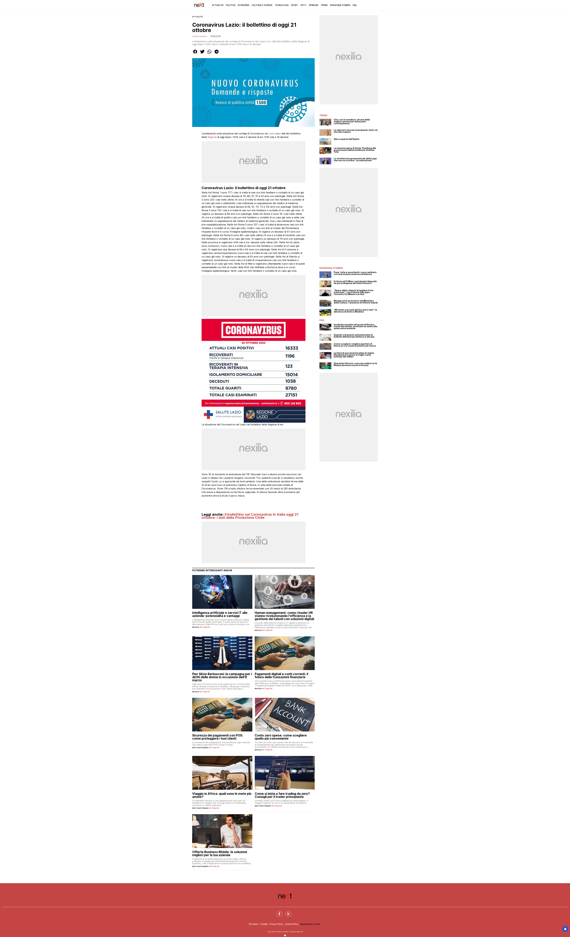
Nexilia (195, 627)
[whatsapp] (209, 53)
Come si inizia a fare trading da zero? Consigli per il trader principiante (282, 795)
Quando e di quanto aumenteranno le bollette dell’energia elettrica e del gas (354, 336)
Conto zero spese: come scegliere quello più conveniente (281, 737)
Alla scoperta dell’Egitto (346, 139)
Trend (324, 5)
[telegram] (217, 53)
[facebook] (195, 53)
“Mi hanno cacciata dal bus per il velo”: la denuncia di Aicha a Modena (355, 311)
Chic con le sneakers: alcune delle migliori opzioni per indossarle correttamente (352, 121)
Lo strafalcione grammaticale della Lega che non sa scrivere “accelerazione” (355, 159)
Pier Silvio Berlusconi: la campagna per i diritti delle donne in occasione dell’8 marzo (222, 677)
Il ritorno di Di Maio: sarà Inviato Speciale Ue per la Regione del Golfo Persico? (355, 282)
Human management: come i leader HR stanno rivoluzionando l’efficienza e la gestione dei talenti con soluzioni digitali (284, 616)
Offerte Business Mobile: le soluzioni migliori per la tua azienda (219, 853)
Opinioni (313, 5)
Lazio (272, 133)
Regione (212, 137)
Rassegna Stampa (340, 5)
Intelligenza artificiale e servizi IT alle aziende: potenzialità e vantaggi (219, 614)
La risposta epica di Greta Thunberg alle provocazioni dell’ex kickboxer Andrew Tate (355, 150)
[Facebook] (277, 912)
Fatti (303, 5)
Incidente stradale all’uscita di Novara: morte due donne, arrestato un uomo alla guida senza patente (355, 326)
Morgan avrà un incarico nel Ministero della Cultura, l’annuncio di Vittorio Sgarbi (356, 302)
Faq (355, 5)
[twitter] (202, 53)
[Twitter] (286, 912)
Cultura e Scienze (262, 5)
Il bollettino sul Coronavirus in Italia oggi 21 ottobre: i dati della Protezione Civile (250, 516)
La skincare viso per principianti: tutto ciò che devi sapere (356, 131)
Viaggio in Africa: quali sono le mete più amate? (221, 795)
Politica (230, 5)
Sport (294, 5)
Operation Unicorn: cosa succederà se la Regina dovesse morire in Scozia (355, 364)
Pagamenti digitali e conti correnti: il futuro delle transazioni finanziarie (281, 675)
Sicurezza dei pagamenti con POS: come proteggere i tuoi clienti (217, 737)
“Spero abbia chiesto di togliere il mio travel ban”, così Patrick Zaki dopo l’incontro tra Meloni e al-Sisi (353, 292)
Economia (243, 5)
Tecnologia (282, 5)
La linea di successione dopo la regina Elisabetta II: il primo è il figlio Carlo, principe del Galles (354, 355)
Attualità (217, 5)
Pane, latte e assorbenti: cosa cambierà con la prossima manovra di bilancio (355, 273)
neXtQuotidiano (199, 36)
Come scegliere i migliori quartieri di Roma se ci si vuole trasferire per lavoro (355, 345)
